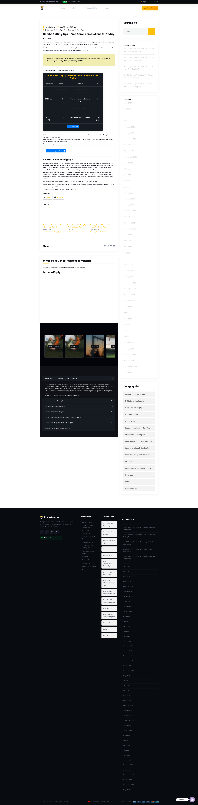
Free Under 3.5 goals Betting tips (138, 468)
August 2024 (128, 235)
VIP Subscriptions (91, 8)
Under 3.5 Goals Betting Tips (87, 526)
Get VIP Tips (151, 8)
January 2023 (128, 349)
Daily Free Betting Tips (54, 30)
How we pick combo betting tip (55, 406)
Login (144, 2)
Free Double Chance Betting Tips (138, 441)
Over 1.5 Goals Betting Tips (89, 538)
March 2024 (128, 265)
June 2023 (127, 319)
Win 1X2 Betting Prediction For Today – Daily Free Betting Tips (139, 528)
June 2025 (127, 175)
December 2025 (130, 139)
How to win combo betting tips (55, 401)
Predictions (74, 8)
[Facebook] (42, 532)
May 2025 (127, 181)
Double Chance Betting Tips (87, 547)
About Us (85, 557)
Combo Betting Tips (88, 522)
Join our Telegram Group (55, 151)
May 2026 (127, 109)
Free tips (128, 461)
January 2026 (128, 133)
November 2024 (130, 217)
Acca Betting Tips (88, 542)
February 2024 (129, 271)
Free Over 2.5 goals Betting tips (138, 455)
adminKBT (52, 27)
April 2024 (127, 259)
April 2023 (127, 331)
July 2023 (127, 313)
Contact (105, 8)
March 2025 (128, 193)
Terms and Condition (89, 567)
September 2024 (130, 229)
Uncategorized (131, 488)
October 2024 (129, 223)
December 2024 (130, 211)
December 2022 (130, 355)
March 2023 (128, 337)
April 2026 (127, 115)
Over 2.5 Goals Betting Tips (87, 532)
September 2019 (130, 367)
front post (129, 475)
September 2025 (130, 157)
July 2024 (127, 241)
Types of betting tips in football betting (57, 428)
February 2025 (129, 199)
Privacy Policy (86, 563)
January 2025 (128, 205)
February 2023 (129, 343)
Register (155, 2)
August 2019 (128, 373)
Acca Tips (74, 346)
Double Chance (54, 346)
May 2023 (127, 325)
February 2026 (129, 127)
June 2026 (127, 103)
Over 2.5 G (95, 346)
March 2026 (128, 121)
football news (130, 421)
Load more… (72, 127)
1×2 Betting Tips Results (134, 401)
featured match (131, 414)
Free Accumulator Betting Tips (137, 428)
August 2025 (128, 163)
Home (63, 8)
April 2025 (127, 187)
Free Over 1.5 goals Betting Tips (137, 448)
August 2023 (128, 307)
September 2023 (130, 301)
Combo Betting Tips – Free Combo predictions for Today (78, 34)
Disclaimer (85, 570)
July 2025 (127, 169)
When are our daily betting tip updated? (61, 378)
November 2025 (129, 145)
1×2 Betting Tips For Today (135, 394)
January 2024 (128, 277)
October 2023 (129, 295)
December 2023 (130, 283)
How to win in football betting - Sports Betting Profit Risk (63, 417)
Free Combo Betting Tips (74, 30)
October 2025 (129, 151)
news (127, 481)
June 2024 (127, 247)
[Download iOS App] (57, 532)
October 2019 (128, 361)
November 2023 (129, 289)
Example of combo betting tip (54, 412)
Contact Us (85, 560)
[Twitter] (52, 532)
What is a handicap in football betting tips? (59, 423)
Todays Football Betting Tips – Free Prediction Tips (53, 226)
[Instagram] (47, 532)
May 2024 (127, 253)
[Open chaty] (192, 799)
